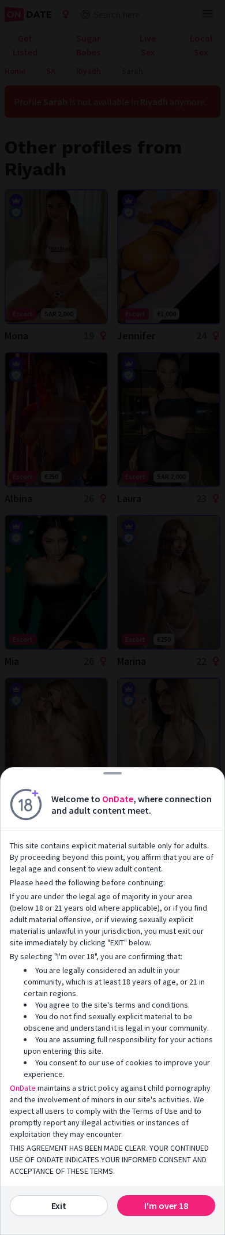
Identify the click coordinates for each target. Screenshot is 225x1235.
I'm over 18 (166, 1205)
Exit (58, 1205)
